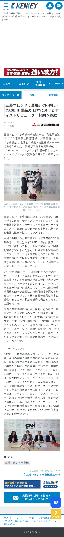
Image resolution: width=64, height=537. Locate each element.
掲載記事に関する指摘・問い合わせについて (36, 497)
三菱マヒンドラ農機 (17, 462)
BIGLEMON (56, 83)
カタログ (24, 83)
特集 (32, 95)
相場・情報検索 (40, 83)
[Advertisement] (32, 44)
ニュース (8, 83)
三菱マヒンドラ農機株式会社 (43, 474)
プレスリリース (10, 95)
